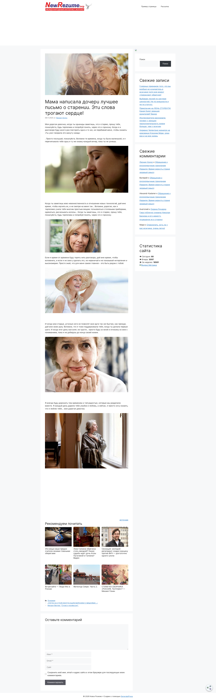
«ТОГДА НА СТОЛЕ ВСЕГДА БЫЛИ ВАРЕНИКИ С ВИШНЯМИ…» (73, 603)
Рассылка (165, 6)
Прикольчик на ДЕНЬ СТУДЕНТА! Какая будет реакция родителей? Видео (155, 111)
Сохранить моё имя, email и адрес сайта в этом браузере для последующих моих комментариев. (86, 673)
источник (124, 520)
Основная (51, 600)
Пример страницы (148, 6)
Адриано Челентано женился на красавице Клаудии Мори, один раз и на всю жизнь (155, 133)
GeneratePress (127, 696)
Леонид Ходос (146, 162)
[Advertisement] (108, 30)
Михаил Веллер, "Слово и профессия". (63, 605)
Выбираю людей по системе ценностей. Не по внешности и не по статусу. (154, 102)
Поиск (142, 59)
